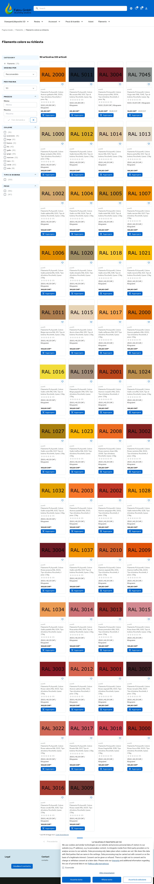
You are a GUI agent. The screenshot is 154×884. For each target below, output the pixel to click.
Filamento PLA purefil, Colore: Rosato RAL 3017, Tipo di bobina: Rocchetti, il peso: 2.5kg (81, 748)
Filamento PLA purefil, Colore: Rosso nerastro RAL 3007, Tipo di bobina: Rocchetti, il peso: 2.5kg (138, 690)
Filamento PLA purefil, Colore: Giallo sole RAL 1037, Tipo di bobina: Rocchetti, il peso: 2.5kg (81, 569)
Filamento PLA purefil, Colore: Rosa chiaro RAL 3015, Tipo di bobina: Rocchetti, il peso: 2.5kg (139, 629)
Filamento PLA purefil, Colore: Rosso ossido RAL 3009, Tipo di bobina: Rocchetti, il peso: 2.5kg (81, 809)
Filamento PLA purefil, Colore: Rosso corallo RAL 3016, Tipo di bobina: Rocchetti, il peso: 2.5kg (52, 809)
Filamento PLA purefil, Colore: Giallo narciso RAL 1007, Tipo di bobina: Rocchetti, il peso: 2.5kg (138, 214)
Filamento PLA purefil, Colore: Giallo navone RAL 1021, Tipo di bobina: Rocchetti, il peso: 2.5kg (139, 272)
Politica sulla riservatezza (98, 863)
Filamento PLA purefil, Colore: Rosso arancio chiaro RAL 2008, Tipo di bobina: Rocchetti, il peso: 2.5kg (109, 452)
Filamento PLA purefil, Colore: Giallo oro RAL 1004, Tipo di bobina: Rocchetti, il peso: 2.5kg (81, 213)
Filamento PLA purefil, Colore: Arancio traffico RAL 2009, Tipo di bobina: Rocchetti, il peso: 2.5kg (138, 571)
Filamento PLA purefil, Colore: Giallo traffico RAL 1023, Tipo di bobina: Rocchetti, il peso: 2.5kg (81, 452)
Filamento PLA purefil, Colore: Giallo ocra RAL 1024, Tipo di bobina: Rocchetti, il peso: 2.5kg (139, 391)
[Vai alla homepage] (18, 8)
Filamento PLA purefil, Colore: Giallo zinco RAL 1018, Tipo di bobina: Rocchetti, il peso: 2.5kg (110, 272)
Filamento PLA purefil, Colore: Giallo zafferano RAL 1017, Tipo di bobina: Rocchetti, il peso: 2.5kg (110, 333)
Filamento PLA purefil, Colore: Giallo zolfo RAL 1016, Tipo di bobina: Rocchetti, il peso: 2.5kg (52, 391)
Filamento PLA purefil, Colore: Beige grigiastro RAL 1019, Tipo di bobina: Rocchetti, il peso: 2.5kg (81, 393)
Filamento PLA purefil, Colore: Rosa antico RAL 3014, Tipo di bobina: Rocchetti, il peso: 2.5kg (81, 629)
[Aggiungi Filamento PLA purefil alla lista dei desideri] (62, 84)
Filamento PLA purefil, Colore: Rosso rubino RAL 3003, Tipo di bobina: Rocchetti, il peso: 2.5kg (52, 690)
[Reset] (33, 120)
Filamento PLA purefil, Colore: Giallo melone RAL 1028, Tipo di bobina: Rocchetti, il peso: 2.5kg (138, 511)
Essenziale (69, 867)
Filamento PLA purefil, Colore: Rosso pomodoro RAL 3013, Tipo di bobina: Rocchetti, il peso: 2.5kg (109, 630)
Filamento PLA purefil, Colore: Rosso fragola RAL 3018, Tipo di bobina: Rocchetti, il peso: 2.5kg (109, 749)
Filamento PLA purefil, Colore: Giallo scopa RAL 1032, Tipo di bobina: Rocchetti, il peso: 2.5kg (52, 510)
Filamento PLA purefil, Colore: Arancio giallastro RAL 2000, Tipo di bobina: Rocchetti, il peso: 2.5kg (138, 333)
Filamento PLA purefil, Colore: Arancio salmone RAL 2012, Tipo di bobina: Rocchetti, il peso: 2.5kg (81, 690)
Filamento (19, 30)
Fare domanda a (18, 120)
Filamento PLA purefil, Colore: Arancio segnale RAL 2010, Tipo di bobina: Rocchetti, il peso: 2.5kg (109, 571)
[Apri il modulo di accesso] (146, 8)
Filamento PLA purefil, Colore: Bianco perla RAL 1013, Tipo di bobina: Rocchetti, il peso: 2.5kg (139, 153)
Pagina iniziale (7, 30)
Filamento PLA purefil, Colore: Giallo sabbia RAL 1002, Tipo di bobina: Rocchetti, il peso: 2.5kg (52, 213)
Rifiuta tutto (107, 879)
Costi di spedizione (62, 835)
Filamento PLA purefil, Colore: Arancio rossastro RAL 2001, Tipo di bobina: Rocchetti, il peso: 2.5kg (109, 393)
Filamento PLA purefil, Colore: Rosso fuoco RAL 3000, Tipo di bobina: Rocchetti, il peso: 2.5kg (138, 749)
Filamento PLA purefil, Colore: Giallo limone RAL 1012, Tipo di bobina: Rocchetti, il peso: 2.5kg (81, 153)
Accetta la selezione (137, 879)
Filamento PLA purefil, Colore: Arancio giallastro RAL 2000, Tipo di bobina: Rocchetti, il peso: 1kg (52, 95)
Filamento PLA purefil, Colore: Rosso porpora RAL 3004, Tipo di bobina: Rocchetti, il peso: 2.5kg (52, 571)
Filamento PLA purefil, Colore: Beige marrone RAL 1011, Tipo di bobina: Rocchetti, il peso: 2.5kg (52, 332)
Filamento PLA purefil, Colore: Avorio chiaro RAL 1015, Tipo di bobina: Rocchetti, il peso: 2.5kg (81, 332)
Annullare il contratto (22, 866)
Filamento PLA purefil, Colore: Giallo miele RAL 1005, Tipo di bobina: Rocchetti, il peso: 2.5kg (110, 213)
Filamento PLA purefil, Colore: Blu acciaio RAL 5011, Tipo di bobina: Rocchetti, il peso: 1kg (81, 94)
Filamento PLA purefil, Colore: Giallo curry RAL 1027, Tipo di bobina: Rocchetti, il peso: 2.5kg (52, 451)
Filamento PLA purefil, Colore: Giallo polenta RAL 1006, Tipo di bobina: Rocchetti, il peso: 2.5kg (52, 274)
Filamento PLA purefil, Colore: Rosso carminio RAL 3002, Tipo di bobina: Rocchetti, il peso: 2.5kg (138, 452)
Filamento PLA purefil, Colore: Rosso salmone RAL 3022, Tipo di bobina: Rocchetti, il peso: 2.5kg (52, 749)
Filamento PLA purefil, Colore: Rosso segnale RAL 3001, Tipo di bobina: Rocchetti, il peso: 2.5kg (109, 690)
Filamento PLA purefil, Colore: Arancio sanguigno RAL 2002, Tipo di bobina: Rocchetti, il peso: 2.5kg (109, 511)
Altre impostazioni (106, 873)
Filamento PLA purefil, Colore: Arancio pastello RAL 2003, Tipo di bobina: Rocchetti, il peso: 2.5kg (81, 511)
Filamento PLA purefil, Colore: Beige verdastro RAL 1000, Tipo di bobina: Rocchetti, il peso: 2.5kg (52, 155)
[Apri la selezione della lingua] (131, 8)
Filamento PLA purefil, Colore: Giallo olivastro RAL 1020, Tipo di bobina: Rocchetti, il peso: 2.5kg (81, 274)
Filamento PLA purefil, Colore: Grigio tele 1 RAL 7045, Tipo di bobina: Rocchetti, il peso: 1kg (138, 94)
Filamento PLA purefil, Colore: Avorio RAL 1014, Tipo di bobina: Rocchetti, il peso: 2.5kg (110, 153)
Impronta (115, 860)
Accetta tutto (76, 879)
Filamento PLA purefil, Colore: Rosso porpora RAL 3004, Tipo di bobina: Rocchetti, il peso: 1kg (109, 95)
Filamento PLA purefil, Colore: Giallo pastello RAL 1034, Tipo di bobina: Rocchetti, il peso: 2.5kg (52, 630)
